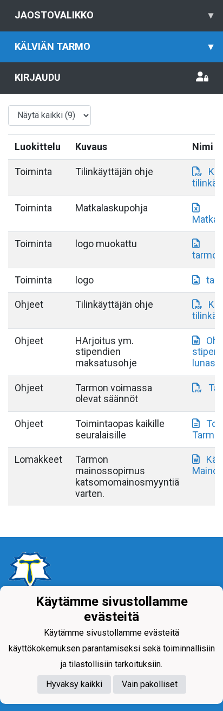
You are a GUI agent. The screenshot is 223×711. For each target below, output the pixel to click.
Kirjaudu (38, 77)
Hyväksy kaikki (74, 684)
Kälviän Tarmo (114, 46)
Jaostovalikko (114, 15)
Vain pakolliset (150, 684)
